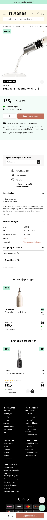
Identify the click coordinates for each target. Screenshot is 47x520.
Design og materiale (12, 247)
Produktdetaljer (10, 221)
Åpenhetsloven (31, 434)
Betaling (6, 488)
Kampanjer (7, 459)
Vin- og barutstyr (28, 26)
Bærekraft (29, 420)
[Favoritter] (28, 391)
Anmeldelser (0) (12, 260)
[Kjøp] (32, 391)
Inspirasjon (7, 413)
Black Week (7, 429)
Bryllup (6, 420)
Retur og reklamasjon (11, 479)
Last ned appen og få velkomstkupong (24, 185)
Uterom (6, 455)
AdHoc (6, 85)
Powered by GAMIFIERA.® (10, 267)
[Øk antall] (13, 116)
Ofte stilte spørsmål (11, 470)
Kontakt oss (8, 467)
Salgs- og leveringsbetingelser (11, 474)
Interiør (6, 452)
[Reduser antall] (5, 116)
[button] (42, 82)
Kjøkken (6, 449)
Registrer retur (9, 482)
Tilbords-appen (31, 417)
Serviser (6, 423)
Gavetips (6, 417)
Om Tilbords (30, 410)
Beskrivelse (8, 193)
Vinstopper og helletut (32, 242)
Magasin (6, 410)
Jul (4, 432)
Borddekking (17, 26)
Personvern (29, 426)
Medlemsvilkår (30, 455)
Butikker (28, 413)
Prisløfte (19, 180)
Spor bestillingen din (11, 491)
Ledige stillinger (31, 423)
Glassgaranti (30, 449)
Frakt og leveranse (10, 485)
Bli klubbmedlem (31, 443)
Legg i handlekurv (30, 116)
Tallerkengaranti (31, 452)
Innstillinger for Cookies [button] (31, 430)
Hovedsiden (7, 26)
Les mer (6, 214)
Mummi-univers (9, 426)
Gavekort (6, 446)
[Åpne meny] (4, 14)
